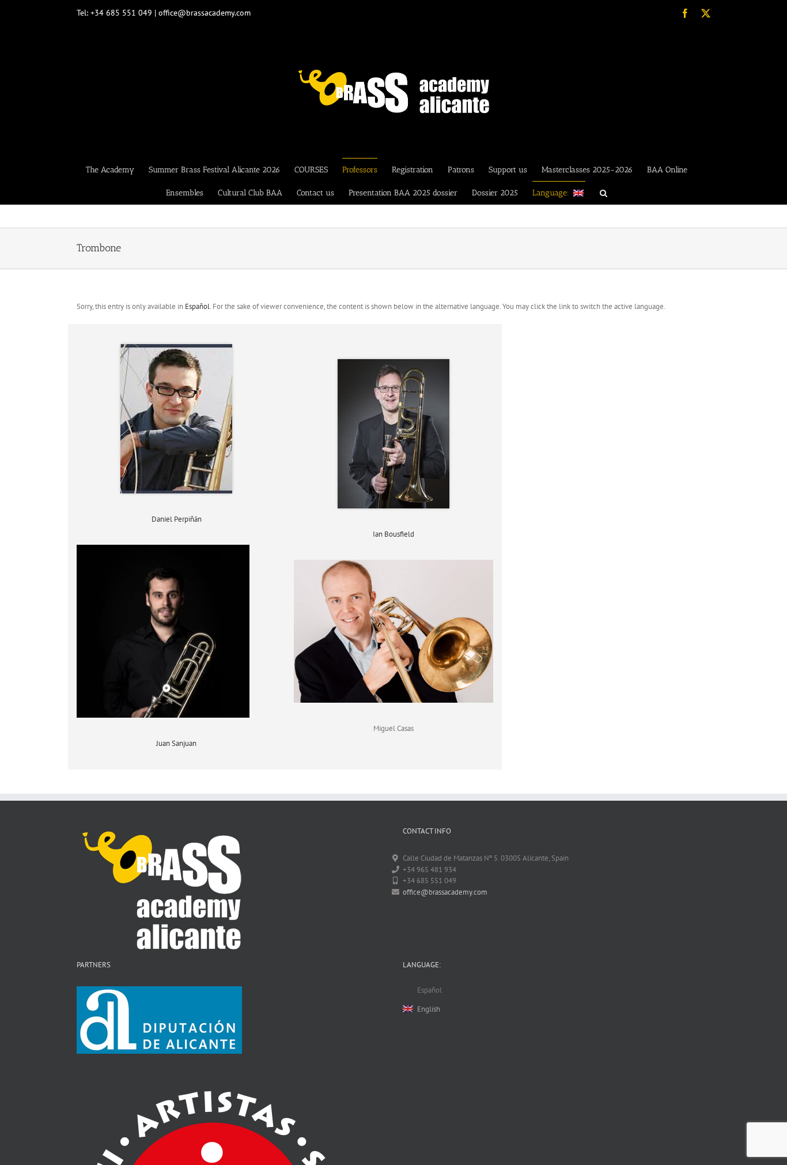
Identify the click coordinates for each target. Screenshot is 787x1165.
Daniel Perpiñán (177, 519)
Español (197, 306)
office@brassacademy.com (445, 892)
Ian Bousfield (393, 534)
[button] (603, 192)
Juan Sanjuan (176, 743)
